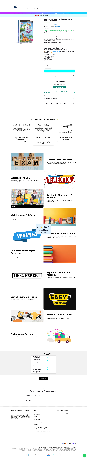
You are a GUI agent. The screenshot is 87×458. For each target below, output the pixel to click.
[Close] (50, 225)
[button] (84, 455)
